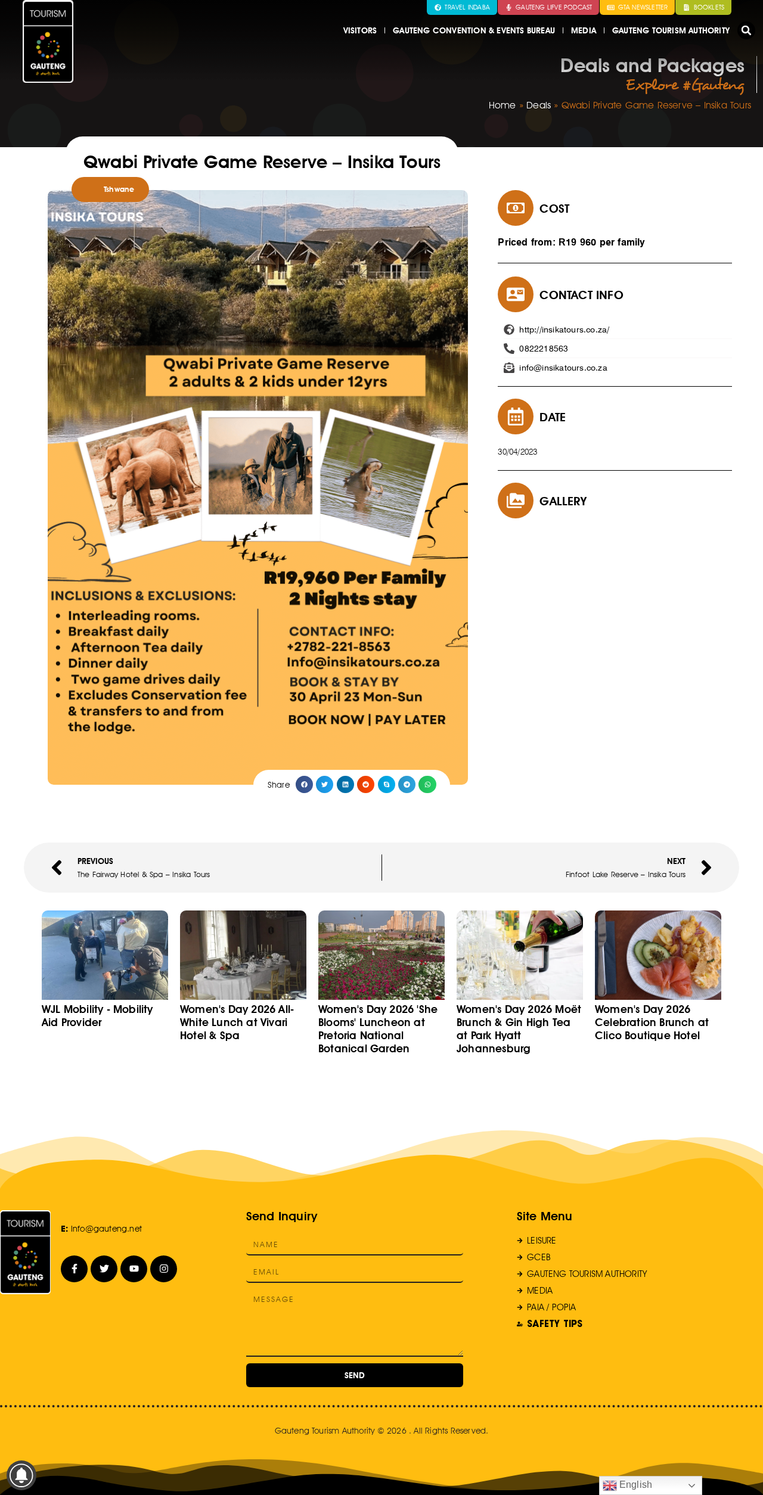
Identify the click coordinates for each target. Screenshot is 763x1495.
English (635, 1485)
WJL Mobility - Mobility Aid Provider (97, 1015)
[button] (746, 30)
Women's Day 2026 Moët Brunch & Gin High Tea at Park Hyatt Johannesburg (519, 1029)
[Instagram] (163, 1268)
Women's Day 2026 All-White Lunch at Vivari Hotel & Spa (237, 1022)
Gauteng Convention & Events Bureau (474, 30)
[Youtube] (133, 1268)
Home (502, 105)
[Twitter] (104, 1268)
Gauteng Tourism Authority (671, 30)
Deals (538, 105)
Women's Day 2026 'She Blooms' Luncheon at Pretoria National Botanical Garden (378, 1029)
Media (583, 30)
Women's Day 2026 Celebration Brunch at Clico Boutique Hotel (652, 1022)
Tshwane (119, 189)
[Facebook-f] (74, 1268)
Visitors (360, 30)
